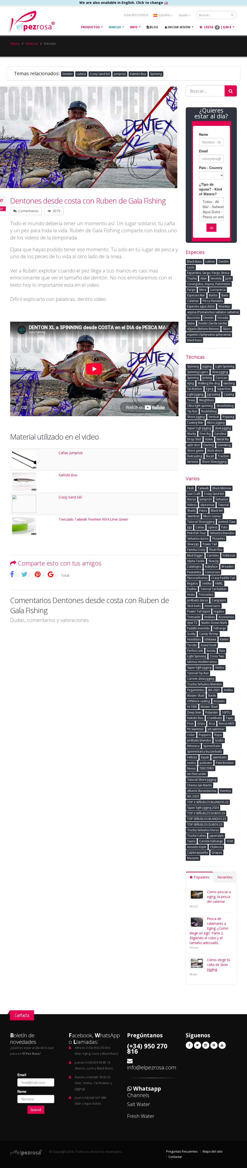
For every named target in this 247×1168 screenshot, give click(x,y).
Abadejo (224, 306)
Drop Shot (194, 439)
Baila (224, 295)
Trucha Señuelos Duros (203, 830)
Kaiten (224, 639)
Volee (209, 439)
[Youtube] (222, 1045)
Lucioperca (218, 290)
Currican (221, 378)
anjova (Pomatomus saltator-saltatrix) (213, 312)
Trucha (192, 278)
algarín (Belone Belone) (203, 329)
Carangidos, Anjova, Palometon (208, 284)
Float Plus (215, 550)
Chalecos (216, 847)
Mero (202, 290)
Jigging (207, 366)
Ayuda (183, 15)
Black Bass (194, 261)
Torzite (192, 645)
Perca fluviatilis (213, 301)
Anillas (228, 690)
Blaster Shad (195, 695)
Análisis (209, 617)
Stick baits (194, 606)
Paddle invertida (198, 628)
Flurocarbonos (197, 578)
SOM (230, 841)
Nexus (191, 768)
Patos (203, 511)
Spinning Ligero (197, 372)
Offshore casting (198, 701)
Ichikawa (210, 639)
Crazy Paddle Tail (223, 578)
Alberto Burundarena (201, 791)
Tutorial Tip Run (198, 673)
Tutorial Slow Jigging (200, 522)
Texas (191, 400)
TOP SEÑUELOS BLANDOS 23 (206, 819)
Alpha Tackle (196, 561)
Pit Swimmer (195, 729)
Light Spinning (224, 366)
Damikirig (224, 445)
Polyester (211, 712)
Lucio (190, 267)
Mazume (193, 858)
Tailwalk (203, 488)
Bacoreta (193, 318)
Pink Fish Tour (196, 533)
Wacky (191, 434)
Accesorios (226, 617)
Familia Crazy (196, 550)
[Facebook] (189, 1045)
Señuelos (222, 499)
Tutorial (223, 505)
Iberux (191, 499)
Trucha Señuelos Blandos (204, 684)
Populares (201, 877)
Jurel (228, 278)
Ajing (190, 383)
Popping (228, 417)
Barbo (213, 295)
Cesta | (217, 27)
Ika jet (210, 456)
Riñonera (193, 746)
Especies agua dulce (201, 306)
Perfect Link (195, 651)
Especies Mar (196, 295)
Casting (229, 394)
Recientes (225, 877)
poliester (206, 763)
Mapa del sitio (213, 1151)
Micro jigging (216, 423)
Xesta (191, 594)
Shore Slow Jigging (214, 462)
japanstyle (217, 836)
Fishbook (229, 555)
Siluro (227, 329)
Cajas (229, 718)
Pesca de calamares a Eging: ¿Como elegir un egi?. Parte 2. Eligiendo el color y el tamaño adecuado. (209, 930)
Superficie (224, 389)
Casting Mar (195, 423)
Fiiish (190, 488)
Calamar (193, 301)
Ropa (218, 735)
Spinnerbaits (211, 746)
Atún (203, 278)
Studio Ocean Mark (214, 623)
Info (133, 27)
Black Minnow (222, 488)
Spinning (156, 74)
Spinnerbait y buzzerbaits (204, 751)
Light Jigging (195, 394)
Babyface (211, 566)
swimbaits (219, 757)
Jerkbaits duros (197, 600)
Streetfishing (225, 406)
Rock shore (215, 450)
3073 (56, 211)
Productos (90, 27)
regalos (219, 611)
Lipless (212, 527)
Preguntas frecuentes (182, 1151)
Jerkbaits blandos (199, 740)
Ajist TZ (192, 623)
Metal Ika (223, 439)
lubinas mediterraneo (202, 662)
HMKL (219, 583)
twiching (229, 383)
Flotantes (218, 538)
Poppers (205, 735)
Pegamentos (195, 690)
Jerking (207, 378)
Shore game (195, 450)
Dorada (223, 318)
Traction (223, 456)
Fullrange (219, 628)
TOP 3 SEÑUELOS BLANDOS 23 (207, 802)
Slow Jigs (193, 544)
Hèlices (192, 757)
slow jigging (223, 428)
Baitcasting (194, 456)
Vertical (214, 417)
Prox (190, 723)
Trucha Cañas (196, 836)
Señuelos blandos (222, 533)
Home (15, 43)
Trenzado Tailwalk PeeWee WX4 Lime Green (93, 519)
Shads (191, 511)
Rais (222, 651)
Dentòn (67, 74)
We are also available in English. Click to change (121, 2)
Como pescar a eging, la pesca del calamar (219, 897)
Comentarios (28, 211)
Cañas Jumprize (71, 452)
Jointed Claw (226, 522)
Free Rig (205, 434)
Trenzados (206, 594)
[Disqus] (94, 689)
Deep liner (194, 712)
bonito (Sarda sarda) (213, 323)
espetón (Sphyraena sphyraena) (209, 335)
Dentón (209, 318)
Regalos (192, 583)
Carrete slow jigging (200, 679)
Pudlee (192, 589)
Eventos (225, 791)
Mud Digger (195, 555)
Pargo (191, 290)
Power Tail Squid (198, 611)
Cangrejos (219, 600)
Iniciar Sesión (178, 27)
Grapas (217, 852)
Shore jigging (196, 417)
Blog (153, 27)
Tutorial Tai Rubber (213, 589)
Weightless (206, 400)
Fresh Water (140, 1116)
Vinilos (219, 667)
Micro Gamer (212, 516)
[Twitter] (197, 1045)
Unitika (206, 583)
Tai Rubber (194, 389)
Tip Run (192, 411)
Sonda (211, 651)
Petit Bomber (225, 763)
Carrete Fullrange (211, 841)
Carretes (213, 555)
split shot (193, 445)
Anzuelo (219, 701)
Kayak (205, 757)
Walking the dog (209, 383)
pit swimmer (216, 729)
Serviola (216, 278)
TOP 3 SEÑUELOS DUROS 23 (206, 813)
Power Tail (210, 544)
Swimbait (193, 516)
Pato (224, 527)
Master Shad (209, 707)
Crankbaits (214, 718)
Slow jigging (220, 372)
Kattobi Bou (138, 74)
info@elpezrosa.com (151, 1067)
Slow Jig (213, 561)
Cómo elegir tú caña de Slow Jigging (218, 964)
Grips (201, 723)
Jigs (189, 527)
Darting (209, 445)
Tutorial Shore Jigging (201, 780)
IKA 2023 (193, 796)
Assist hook (208, 645)
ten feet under (196, 774)
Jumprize (120, 74)
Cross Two (217, 656)
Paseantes (194, 572)
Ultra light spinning (200, 406)
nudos (191, 763)
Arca (212, 723)
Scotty (191, 634)
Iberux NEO (226, 723)
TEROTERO (206, 768)
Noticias (31, 43)
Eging (209, 389)
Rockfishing (209, 411)
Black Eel (217, 511)
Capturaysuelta (197, 852)
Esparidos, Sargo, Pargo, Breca (208, 273)
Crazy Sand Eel (100, 74)
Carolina (220, 434)
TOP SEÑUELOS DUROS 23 (204, 824)
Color (191, 735)
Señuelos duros (197, 538)
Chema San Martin (199, 785)
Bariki (212, 695)
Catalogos (194, 566)
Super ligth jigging (199, 667)
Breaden (227, 566)
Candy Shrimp (208, 634)
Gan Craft (193, 494)
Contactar (175, 1157)
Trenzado (193, 617)
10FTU (226, 712)
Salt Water (138, 1104)
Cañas (200, 527)
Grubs (219, 740)
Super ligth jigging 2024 (203, 808)
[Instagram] (205, 1045)
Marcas (115, 27)
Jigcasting (213, 394)
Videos (192, 505)
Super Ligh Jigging (199, 428)
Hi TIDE (192, 707)
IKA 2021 (214, 690)
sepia (191, 323)
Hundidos (194, 639)
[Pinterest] (214, 1045)
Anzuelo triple (196, 847)
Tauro (191, 841)
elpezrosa (207, 505)
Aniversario (212, 606)
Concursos (212, 572)
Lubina (81, 74)
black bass (194, 340)
